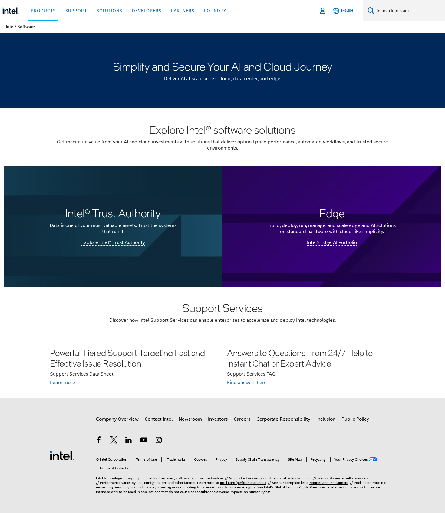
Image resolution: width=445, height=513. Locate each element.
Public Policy (355, 419)
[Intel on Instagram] (158, 441)
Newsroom (190, 419)
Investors (218, 419)
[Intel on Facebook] (99, 441)
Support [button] (76, 10)
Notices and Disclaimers (328, 482)
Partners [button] (182, 10)
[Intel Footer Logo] (62, 455)
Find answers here (247, 383)
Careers (242, 419)
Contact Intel (159, 419)
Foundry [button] (215, 10)
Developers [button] (146, 10)
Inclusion (325, 419)
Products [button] (43, 10)
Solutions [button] (109, 10)
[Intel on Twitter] (114, 441)
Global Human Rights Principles (300, 487)
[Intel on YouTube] (144, 441)
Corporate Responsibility (283, 419)
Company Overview (117, 419)
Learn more (62, 383)
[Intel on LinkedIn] (129, 441)
